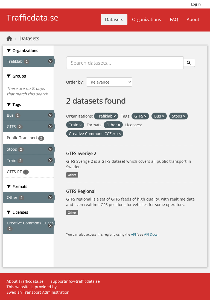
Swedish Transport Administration (38, 292)
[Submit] (189, 63)
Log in (196, 4)
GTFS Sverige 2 (81, 153)
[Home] (9, 38)
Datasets (114, 19)
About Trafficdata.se (25, 281)
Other (72, 175)
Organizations (146, 19)
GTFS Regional (80, 191)
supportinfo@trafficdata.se (75, 281)
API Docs (151, 234)
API (133, 234)
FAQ (174, 19)
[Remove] (115, 116)
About (193, 19)
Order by (74, 82)
